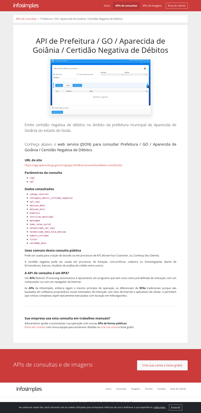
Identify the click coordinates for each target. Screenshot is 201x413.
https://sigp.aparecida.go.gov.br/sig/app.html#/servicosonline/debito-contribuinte (73, 165)
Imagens (135, 388)
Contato (161, 388)
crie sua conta (109, 327)
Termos (149, 388)
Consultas (121, 388)
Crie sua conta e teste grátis (162, 365)
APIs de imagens (152, 5)
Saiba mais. (160, 407)
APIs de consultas (126, 5)
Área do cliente (177, 5)
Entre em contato (35, 327)
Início (107, 5)
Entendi (175, 407)
